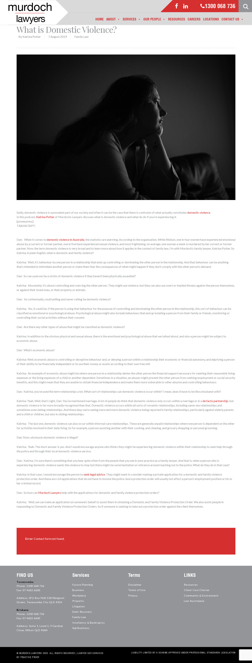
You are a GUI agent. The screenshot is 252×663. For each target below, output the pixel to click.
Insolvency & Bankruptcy (88, 622)
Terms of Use (137, 590)
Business (78, 590)
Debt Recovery (82, 611)
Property (78, 600)
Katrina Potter (32, 36)
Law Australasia (194, 600)
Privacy (133, 595)
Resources (176, 19)
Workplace (79, 595)
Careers (194, 19)
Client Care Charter (197, 590)
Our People (152, 19)
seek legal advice (94, 474)
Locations (211, 19)
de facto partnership (215, 401)
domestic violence (198, 212)
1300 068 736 (220, 6)
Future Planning (82, 584)
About (111, 19)
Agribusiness (80, 627)
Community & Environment (201, 595)
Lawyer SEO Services (90, 653)
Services (129, 19)
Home (99, 19)
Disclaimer (134, 584)
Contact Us (230, 19)
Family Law (81, 36)
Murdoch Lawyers (49, 492)
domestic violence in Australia (65, 239)
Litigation (78, 606)
